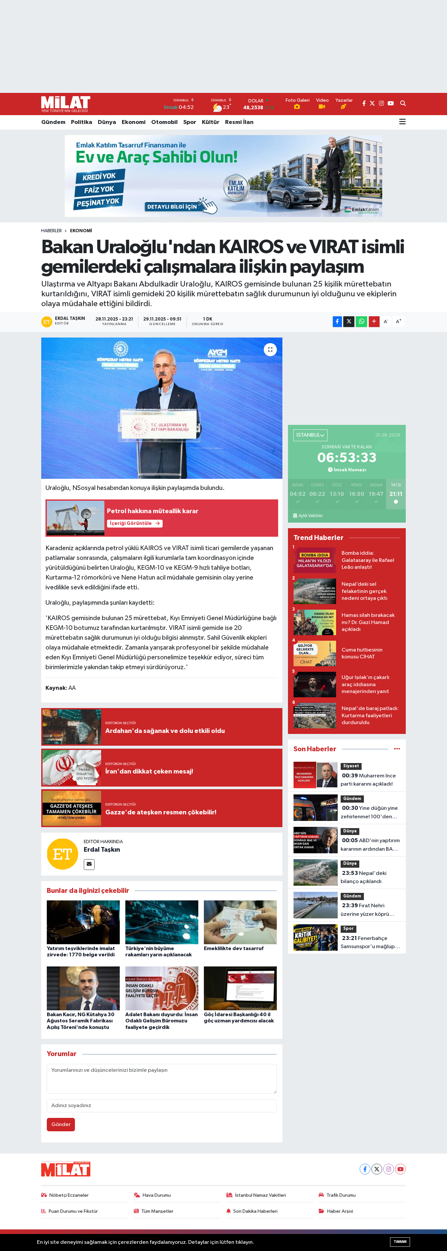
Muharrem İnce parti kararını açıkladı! (368, 780)
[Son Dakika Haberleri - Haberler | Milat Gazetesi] (65, 104)
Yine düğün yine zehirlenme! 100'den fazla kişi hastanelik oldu (370, 813)
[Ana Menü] (402, 122)
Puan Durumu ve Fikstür (73, 1211)
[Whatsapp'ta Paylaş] (361, 321)
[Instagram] (388, 1169)
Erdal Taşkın (102, 849)
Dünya (107, 122)
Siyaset (351, 766)
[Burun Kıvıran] (223, 176)
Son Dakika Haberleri (255, 1211)
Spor (189, 122)
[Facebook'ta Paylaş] (337, 321)
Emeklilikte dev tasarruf (233, 948)
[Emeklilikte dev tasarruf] (240, 922)
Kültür (211, 122)
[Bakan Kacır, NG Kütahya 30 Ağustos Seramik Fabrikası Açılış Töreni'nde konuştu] (83, 988)
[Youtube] (400, 1169)
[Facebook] (365, 1169)
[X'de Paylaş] (348, 321)
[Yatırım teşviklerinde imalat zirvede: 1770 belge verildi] (83, 922)
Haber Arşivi (340, 1211)
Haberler (51, 231)
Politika (81, 122)
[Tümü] (397, 749)
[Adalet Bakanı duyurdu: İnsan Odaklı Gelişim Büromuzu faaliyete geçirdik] (161, 988)
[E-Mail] (89, 864)
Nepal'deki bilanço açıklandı (363, 877)
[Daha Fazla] (374, 321)
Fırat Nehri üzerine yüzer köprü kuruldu (365, 910)
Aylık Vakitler (310, 515)
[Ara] (403, 104)
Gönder (61, 1124)
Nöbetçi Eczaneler (69, 1195)
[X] (376, 1169)
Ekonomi (134, 122)
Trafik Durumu (341, 1195)
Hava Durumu (157, 1195)
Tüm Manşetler (157, 1211)
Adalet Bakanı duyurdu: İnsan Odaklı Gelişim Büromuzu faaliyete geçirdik (161, 1021)
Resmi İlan (239, 122)
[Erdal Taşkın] (62, 854)
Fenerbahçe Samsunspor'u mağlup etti (368, 943)
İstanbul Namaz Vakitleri (260, 1195)
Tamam (400, 1241)
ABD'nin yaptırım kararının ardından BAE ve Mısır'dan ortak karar (370, 845)
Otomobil (164, 122)
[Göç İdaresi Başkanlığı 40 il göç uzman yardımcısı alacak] (240, 988)
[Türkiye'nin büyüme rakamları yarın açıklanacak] (161, 922)
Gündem (53, 122)
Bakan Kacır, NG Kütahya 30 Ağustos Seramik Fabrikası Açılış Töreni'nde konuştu (81, 1021)
